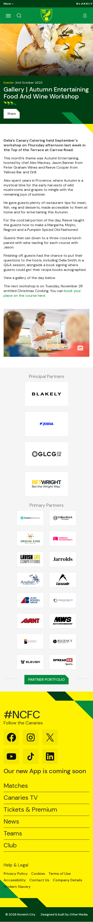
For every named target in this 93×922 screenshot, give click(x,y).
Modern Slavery (17, 886)
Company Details (67, 880)
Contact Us (39, 880)
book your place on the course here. (42, 293)
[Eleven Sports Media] (30, 661)
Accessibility (15, 880)
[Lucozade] (62, 579)
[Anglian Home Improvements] (30, 579)
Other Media (79, 914)
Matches (16, 786)
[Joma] (46, 424)
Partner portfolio (46, 679)
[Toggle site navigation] (8, 15)
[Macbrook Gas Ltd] (62, 600)
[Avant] (30, 620)
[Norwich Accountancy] (62, 538)
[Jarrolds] (62, 559)
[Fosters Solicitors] (30, 518)
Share (11, 114)
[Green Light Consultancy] (46, 454)
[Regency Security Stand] (62, 641)
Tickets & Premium (30, 810)
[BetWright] (46, 484)
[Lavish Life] (30, 559)
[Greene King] (30, 538)
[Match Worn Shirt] (62, 620)
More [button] (7, 4)
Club (10, 845)
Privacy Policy (16, 873)
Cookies (38, 873)
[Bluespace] (30, 641)
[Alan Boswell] (30, 600)
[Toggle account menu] (85, 15)
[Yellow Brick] (62, 518)
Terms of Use (60, 873)
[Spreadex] (62, 661)
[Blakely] (84, 3)
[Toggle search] (24, 15)
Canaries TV (21, 798)
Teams (13, 833)
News (11, 822)
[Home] (46, 15)
